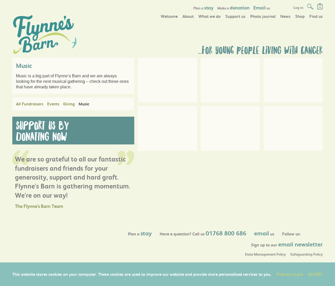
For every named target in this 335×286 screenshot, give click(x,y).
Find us (316, 16)
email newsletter (300, 244)
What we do (209, 16)
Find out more (290, 274)
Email (259, 7)
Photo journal (263, 16)
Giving (69, 103)
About (188, 16)
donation (240, 7)
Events (53, 103)
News (285, 16)
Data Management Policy (265, 254)
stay (209, 7)
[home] (45, 34)
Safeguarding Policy (306, 254)
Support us (235, 16)
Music (84, 103)
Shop (300, 16)
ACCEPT (315, 274)
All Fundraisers (29, 103)
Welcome (169, 16)
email (261, 233)
